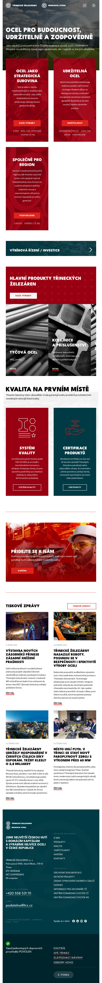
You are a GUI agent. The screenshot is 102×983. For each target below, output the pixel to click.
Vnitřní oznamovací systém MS (71, 897)
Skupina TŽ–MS (28, 134)
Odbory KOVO (63, 962)
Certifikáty (75, 488)
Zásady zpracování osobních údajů (74, 880)
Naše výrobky (27, 123)
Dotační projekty (64, 876)
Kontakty (59, 858)
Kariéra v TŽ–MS (32, 223)
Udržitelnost (75, 123)
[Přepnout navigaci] (85, 5)
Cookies (58, 884)
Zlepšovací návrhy (68, 958)
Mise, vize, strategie (31, 131)
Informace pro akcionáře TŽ (70, 889)
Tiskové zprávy (82, 606)
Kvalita (58, 846)
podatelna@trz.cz (19, 905)
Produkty (59, 841)
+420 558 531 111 (18, 893)
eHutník (59, 948)
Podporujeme (79, 134)
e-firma (63, 975)
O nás (16, 131)
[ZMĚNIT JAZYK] (93, 5)
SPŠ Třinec (62, 953)
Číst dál (10, 693)
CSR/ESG (18, 223)
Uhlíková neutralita (69, 131)
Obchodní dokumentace (68, 872)
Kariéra (22, 571)
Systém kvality (27, 488)
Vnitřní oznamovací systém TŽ (71, 893)
